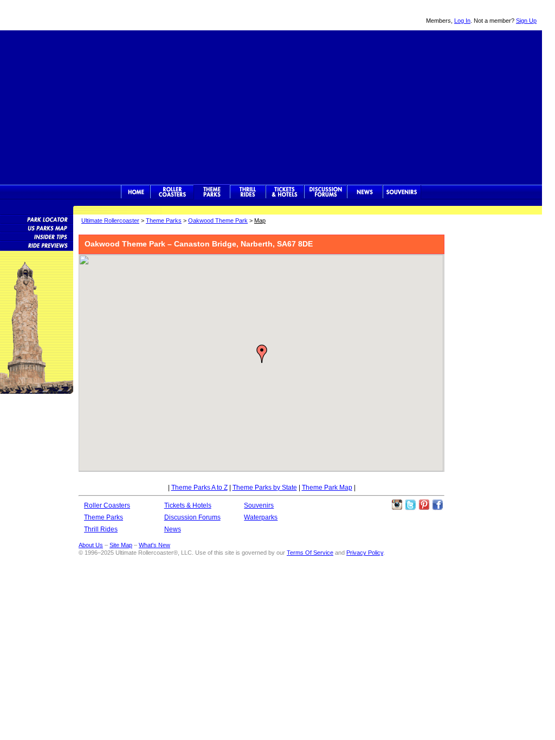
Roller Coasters (107, 505)
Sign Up (526, 20)
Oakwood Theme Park (218, 220)
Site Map (120, 545)
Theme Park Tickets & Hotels (285, 191)
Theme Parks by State (265, 487)
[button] (262, 353)
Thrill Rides (248, 191)
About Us (91, 545)
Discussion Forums (325, 191)
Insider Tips (37, 236)
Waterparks (261, 517)
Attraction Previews (37, 245)
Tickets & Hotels (187, 505)
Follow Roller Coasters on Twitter (410, 504)
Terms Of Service (310, 552)
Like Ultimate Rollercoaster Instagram (396, 504)
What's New (154, 545)
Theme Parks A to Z (199, 487)
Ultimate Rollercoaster (76, 15)
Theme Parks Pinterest (423, 504)
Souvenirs (402, 191)
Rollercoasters (172, 191)
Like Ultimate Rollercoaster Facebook (437, 504)
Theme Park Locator (37, 219)
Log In (462, 20)
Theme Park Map (327, 487)
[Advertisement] (271, 106)
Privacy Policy (364, 552)
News (365, 191)
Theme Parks (212, 191)
